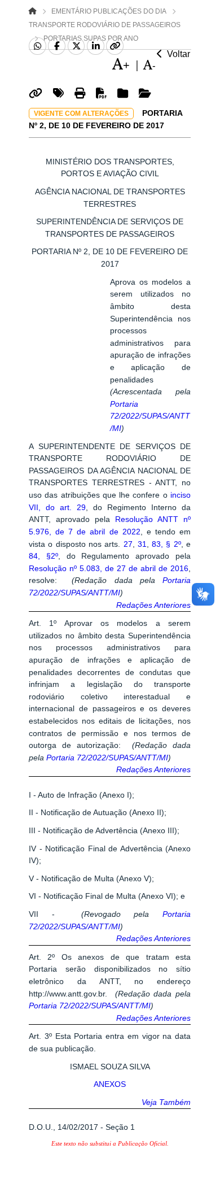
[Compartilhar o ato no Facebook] (56, 46)
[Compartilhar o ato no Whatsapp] (37, 46)
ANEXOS (110, 1084)
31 (141, 544)
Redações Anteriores (153, 605)
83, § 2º (165, 544)
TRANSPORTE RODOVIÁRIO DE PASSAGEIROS (105, 25)
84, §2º (43, 555)
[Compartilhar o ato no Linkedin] (95, 46)
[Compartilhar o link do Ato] (115, 46)
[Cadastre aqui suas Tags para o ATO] (60, 96)
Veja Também (166, 1102)
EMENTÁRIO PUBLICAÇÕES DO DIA (108, 11)
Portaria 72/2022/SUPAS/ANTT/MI (150, 416)
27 (128, 544)
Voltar (176, 54)
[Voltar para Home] (33, 11)
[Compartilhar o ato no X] (76, 46)
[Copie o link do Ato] (37, 96)
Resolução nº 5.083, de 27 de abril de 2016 (108, 568)
